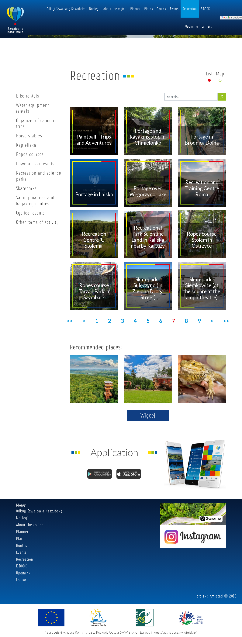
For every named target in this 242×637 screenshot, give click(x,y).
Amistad (216, 596)
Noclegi (94, 8)
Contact (207, 26)
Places (148, 8)
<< (70, 321)
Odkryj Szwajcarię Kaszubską (66, 8)
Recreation (189, 8)
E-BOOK (205, 8)
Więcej (147, 415)
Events (174, 8)
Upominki (191, 26)
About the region (114, 8)
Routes (161, 8)
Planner (135, 8)
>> (226, 321)
